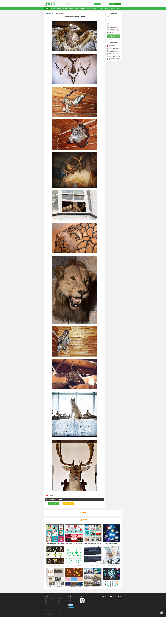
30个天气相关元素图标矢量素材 (111, 543)
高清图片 (56, 13)
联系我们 (114, 32)
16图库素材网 (47, 614)
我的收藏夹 (116, 29)
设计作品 (59, 609)
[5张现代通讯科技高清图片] (111, 555)
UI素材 (53, 609)
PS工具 (53, 602)
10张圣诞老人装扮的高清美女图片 (114, 48)
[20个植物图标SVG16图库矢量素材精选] (74, 555)
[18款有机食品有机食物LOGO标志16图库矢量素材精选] (55, 555)
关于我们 (69, 598)
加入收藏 (68, 503)
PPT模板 (46, 604)
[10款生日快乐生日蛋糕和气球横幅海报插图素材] (55, 533)
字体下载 (53, 604)
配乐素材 (59, 600)
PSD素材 (46, 600)
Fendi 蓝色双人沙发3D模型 (92, 565)
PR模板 (59, 598)
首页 (53, 13)
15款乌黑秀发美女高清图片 (113, 45)
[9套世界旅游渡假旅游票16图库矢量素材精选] (92, 533)
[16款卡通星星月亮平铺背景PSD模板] (74, 577)
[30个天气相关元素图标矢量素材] (111, 533)
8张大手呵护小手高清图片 (112, 46)
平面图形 (46, 609)
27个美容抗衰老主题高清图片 (113, 51)
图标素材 (59, 602)
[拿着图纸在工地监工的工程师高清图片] (92, 577)
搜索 (97, 3)
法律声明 (69, 600)
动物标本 (51, 495)
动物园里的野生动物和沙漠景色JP (114, 58)
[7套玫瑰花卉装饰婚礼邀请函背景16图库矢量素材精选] (55, 577)
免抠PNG (53, 598)
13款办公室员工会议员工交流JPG (114, 56)
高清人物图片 (61, 13)
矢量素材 (46, 598)
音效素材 (59, 604)
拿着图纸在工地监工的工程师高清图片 (92, 586)
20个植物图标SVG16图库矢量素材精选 (74, 565)
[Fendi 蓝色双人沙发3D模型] (92, 555)
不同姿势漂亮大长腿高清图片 (113, 53)
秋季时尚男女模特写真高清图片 (113, 59)
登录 (118, 4)
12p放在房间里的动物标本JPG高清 (114, 50)
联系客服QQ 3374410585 (161, 612)
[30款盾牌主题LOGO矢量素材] (111, 577)
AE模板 (53, 600)
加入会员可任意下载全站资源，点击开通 (54, 499)
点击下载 (53, 503)
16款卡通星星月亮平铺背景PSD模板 (74, 586)
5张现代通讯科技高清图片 (111, 565)
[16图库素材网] (50, 5)
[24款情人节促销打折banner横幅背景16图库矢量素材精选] (74, 533)
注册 (112, 4)
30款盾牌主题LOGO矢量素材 (111, 586)
